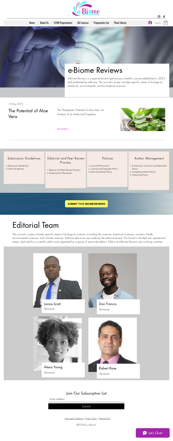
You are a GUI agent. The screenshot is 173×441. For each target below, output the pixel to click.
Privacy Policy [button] (91, 418)
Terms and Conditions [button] (74, 418)
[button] (166, 22)
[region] (24, 167)
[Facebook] (164, 16)
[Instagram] (159, 16)
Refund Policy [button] (104, 418)
